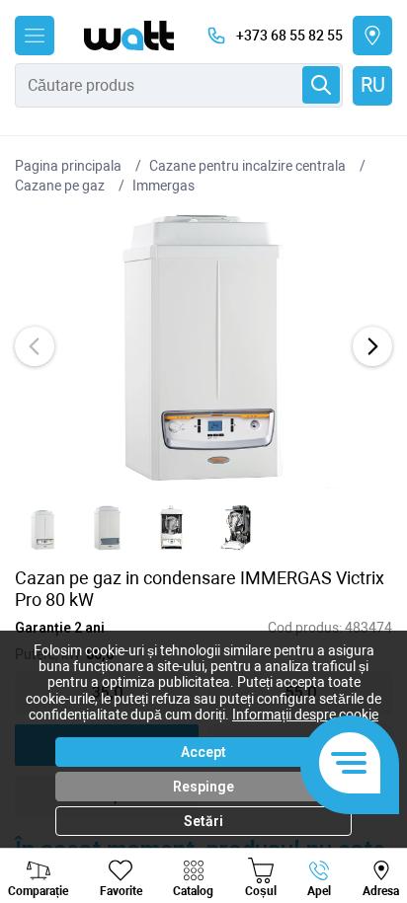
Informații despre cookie (305, 714)
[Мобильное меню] (34, 35)
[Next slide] (372, 346)
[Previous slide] (34, 346)
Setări (203, 821)
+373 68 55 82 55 (289, 35)
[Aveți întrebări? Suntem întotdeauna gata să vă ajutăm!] (349, 764)
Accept (203, 752)
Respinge (203, 786)
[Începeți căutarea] (321, 85)
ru (373, 85)
